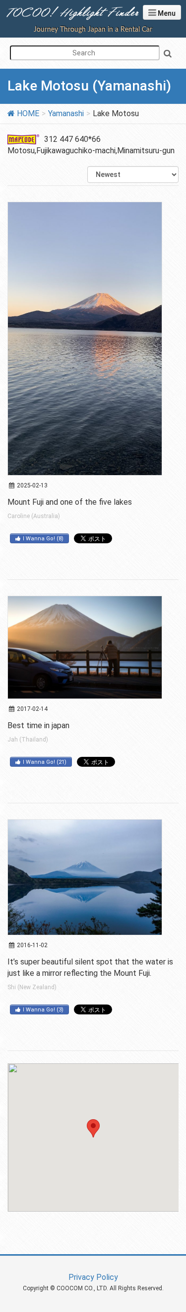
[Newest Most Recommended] (133, 174)
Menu (166, 13)
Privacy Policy (93, 1277)
